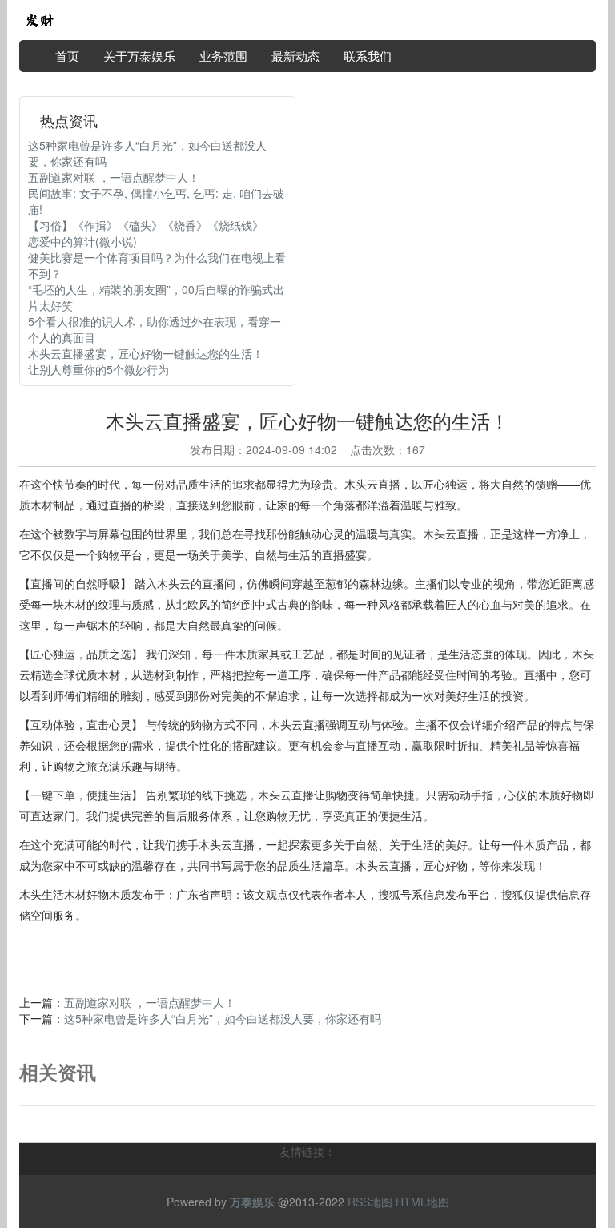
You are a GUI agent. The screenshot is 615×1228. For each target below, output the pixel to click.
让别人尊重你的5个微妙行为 (98, 369)
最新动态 (295, 55)
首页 (67, 55)
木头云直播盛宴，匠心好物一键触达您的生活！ (145, 353)
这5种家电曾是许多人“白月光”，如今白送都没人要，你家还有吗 (222, 1018)
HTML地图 (422, 1202)
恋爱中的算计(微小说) (82, 241)
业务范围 (223, 55)
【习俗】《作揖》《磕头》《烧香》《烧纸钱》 (145, 225)
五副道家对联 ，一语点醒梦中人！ (113, 177)
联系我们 (368, 55)
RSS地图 (370, 1202)
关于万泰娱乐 (139, 55)
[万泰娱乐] (39, 18)
